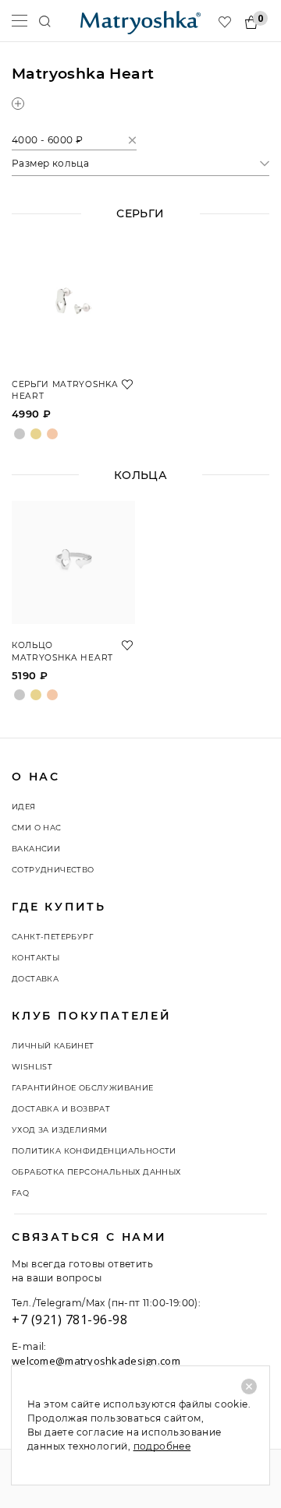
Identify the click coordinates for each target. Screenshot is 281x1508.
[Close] (249, 1386)
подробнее (162, 1446)
